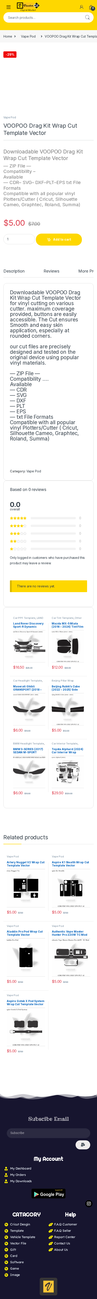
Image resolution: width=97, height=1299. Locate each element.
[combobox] (42, 17)
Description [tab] (14, 271)
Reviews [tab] (53, 271)
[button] (89, 52)
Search (87, 17)
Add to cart (62, 239)
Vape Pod (28, 36)
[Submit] (83, 817)
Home (7, 36)
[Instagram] (88, 876)
